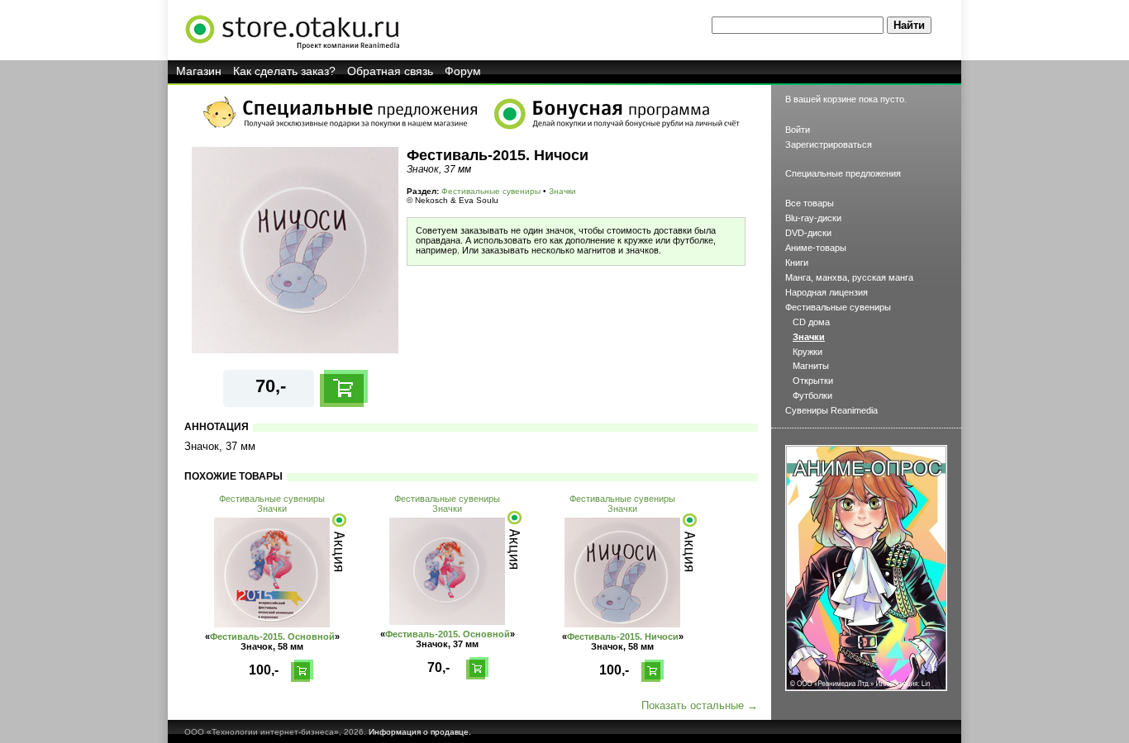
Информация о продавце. (420, 731)
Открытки (813, 381)
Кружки (807, 352)
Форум (463, 71)
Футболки (812, 395)
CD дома (811, 322)
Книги (796, 262)
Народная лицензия (826, 292)
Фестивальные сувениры (491, 191)
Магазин (199, 71)
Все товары (809, 203)
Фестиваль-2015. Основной (272, 636)
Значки (562, 191)
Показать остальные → (699, 705)
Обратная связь (390, 71)
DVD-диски (808, 233)
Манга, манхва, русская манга (849, 277)
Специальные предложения (843, 173)
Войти (797, 130)
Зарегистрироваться (828, 144)
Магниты (811, 366)
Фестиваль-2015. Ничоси (623, 636)
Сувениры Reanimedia (831, 410)
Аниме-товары (815, 248)
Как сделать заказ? (284, 71)
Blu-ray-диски (813, 218)
